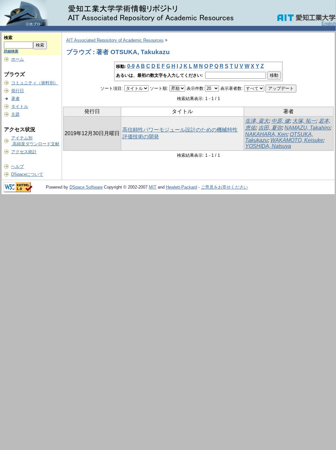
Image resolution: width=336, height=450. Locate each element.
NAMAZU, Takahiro (307, 128)
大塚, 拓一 (304, 121)
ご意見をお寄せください (224, 187)
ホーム (17, 59)
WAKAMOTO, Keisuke (296, 140)
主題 (15, 114)
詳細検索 (11, 51)
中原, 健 (280, 121)
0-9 (131, 66)
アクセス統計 (24, 151)
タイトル (19, 106)
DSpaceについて (27, 174)
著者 (15, 98)
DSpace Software (86, 187)
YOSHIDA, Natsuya (268, 146)
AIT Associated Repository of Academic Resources (115, 40)
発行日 (17, 90)
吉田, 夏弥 (270, 128)
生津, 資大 (257, 121)
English (329, 23)
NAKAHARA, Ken (266, 134)
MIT (152, 187)
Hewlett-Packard (181, 187)
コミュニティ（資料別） (34, 82)
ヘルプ (17, 166)
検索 (8, 37)
